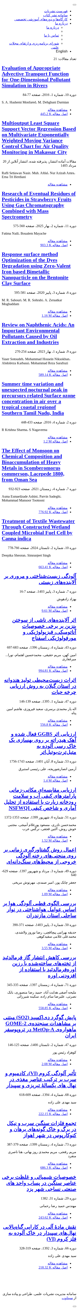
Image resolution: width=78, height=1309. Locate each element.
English (62, 51)
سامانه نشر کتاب (55, 15)
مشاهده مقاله (58, 110)
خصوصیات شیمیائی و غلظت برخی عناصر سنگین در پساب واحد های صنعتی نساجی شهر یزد (39, 1183)
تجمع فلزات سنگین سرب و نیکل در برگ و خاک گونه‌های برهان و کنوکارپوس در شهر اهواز (41, 1129)
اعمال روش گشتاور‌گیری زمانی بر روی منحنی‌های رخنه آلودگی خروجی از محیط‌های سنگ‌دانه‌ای (40, 855)
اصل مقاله (54, 114)
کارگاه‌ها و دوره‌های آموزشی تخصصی (41, 19)
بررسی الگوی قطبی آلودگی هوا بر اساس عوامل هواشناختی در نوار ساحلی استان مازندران (39, 909)
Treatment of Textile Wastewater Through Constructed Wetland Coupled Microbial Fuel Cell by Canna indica (38, 529)
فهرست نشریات (56, 11)
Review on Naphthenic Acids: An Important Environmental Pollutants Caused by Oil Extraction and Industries (38, 333)
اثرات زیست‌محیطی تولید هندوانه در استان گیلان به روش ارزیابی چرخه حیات (40, 686)
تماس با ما (51, 35)
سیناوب (67, 1298)
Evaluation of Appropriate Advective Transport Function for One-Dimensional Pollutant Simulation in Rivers (36, 76)
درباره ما (61, 23)
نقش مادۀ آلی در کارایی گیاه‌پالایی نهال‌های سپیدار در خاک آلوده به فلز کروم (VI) (39, 1233)
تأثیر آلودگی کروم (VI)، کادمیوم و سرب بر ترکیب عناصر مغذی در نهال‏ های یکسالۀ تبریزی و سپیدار (40, 1079)
